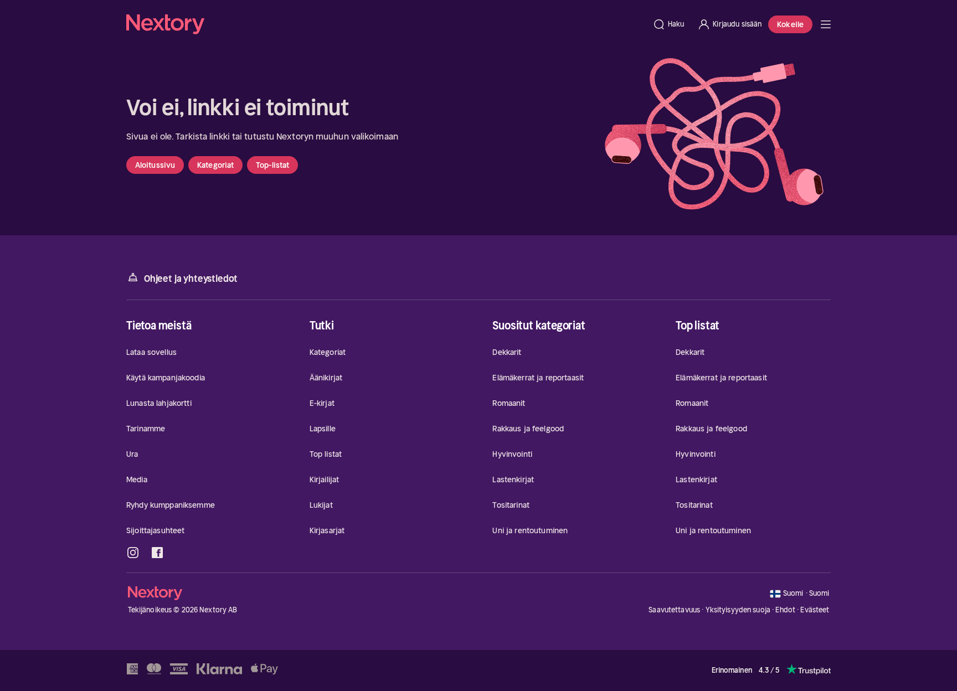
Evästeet (814, 610)
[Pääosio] (825, 24)
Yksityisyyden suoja (738, 610)
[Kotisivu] (386, 24)
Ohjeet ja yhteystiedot (191, 278)
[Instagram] (133, 552)
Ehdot (785, 610)
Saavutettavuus (674, 610)
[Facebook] (157, 552)
